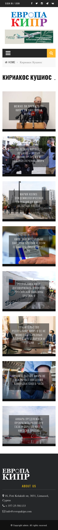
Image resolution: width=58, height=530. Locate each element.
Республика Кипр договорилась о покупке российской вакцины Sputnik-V (29, 290)
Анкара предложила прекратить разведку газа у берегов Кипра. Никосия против (29, 425)
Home (11, 62)
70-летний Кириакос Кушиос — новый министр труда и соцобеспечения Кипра (29, 155)
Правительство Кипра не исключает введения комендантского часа (29, 380)
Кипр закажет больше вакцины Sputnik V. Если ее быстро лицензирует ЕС (29, 245)
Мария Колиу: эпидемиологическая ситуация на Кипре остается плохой (29, 200)
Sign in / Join (12, 3)
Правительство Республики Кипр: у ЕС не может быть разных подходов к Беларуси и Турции (29, 335)
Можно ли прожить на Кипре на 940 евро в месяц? (29, 110)
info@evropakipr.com (19, 511)
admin (26, 525)
